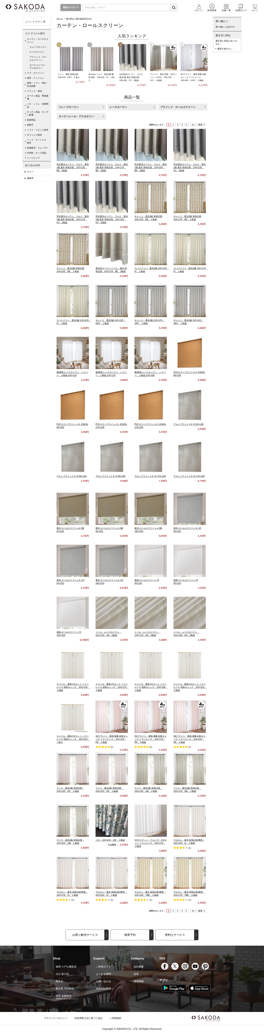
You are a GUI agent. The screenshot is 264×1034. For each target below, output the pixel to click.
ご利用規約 (115, 1018)
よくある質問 (103, 974)
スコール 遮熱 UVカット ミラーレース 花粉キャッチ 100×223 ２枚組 (190, 687)
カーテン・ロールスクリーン (37, 40)
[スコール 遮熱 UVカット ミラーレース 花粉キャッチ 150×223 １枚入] (73, 717)
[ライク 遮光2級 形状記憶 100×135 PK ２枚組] (73, 768)
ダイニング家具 (34, 135)
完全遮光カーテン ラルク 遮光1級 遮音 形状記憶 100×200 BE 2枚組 (151, 167)
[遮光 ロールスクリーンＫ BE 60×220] (73, 509)
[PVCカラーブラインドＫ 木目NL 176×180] (151, 405)
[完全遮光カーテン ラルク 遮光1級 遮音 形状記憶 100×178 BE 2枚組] (112, 145)
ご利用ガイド (103, 966)
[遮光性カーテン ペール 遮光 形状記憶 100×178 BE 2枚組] (112, 249)
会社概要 (139, 966)
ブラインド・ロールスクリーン (178, 107)
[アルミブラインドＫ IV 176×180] (189, 457)
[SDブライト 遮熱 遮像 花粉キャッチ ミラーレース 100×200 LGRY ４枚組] (194, 57)
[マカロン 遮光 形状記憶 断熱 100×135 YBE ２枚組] (151, 872)
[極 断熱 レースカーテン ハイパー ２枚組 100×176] (112, 353)
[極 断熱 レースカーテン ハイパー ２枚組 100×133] (73, 353)
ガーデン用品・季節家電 (37, 97)
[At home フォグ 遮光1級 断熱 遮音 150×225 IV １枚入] (102, 57)
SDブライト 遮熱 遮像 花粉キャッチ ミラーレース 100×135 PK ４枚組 (112, 739)
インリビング (33, 158)
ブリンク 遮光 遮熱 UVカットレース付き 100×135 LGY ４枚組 (163, 77)
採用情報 (139, 981)
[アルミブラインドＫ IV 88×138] (73, 457)
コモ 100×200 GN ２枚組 (110, 840)
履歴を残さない (224, 48)
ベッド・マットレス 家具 (37, 141)
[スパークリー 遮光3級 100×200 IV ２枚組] (73, 301)
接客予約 (130, 934)
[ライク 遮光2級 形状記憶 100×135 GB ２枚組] (151, 768)
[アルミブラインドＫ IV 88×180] (112, 457)
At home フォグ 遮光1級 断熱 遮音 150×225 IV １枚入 (101, 77)
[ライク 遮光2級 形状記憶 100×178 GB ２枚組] (189, 768)
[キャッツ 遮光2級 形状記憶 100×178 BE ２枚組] (189, 197)
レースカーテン (118, 107)
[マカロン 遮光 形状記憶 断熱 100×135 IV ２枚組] (189, 820)
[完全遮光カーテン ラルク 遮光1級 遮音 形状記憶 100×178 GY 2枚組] (73, 197)
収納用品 (31, 120)
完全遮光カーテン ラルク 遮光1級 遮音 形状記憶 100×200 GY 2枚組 (132, 77)
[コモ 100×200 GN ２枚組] (112, 820)
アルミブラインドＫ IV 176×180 (189, 476)
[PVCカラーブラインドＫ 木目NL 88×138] (189, 353)
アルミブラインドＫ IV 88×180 (111, 476)
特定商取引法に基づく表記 (89, 1018)
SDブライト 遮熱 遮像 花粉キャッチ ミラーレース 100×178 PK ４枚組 (151, 739)
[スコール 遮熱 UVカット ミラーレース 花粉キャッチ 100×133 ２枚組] (73, 665)
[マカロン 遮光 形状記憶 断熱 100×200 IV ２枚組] (112, 872)
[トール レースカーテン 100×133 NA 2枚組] (112, 613)
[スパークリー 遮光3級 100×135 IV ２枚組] (151, 249)
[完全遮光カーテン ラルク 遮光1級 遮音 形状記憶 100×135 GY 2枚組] (189, 145)
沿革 (136, 974)
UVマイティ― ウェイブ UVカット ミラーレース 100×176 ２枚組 (150, 843)
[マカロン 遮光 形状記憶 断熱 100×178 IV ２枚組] (73, 872)
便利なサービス (175, 934)
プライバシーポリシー (55, 1018)
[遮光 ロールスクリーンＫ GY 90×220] (73, 561)
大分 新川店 (62, 974)
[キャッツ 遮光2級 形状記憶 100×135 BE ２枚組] (151, 197)
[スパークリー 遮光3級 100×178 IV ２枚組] (189, 249)
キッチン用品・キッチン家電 (37, 113)
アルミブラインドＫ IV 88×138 (72, 476)
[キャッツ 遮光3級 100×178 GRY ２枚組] (151, 301)
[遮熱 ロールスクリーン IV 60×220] (151, 561)
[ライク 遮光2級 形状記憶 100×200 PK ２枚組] (112, 768)
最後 (200, 124)
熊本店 (59, 981)
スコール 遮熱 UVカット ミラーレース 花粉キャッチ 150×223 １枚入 (73, 739)
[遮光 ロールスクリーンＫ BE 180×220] (151, 509)
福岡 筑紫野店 (63, 995)
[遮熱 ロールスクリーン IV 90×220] (189, 561)
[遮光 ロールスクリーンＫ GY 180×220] (112, 561)
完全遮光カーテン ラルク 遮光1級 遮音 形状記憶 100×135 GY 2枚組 (189, 167)
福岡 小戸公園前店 (66, 966)
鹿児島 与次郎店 (65, 988)
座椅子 (30, 125)
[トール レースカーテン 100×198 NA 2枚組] (189, 613)
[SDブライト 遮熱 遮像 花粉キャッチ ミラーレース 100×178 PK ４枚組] (151, 717)
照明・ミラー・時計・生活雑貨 (37, 84)
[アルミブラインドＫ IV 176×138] (151, 457)
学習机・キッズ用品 (36, 153)
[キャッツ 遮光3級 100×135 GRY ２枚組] (112, 301)
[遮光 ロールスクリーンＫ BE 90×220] (112, 509)
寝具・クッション (35, 78)
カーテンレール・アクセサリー (76, 116)
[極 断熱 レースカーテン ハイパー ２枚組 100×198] (151, 353)
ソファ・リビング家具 (37, 130)
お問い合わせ (103, 981)
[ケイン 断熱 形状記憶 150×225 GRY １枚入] (71, 57)
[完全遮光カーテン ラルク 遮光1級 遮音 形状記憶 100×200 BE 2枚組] (151, 145)
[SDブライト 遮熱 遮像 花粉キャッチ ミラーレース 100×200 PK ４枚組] (189, 717)
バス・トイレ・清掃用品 (37, 105)
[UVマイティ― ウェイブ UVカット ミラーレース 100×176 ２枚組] (151, 820)
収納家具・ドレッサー (37, 148)
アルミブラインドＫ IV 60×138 (188, 424)
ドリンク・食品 (34, 91)
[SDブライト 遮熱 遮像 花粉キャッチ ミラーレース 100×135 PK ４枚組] (112, 717)
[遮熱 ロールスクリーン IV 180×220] (73, 613)
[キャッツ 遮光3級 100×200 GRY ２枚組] (189, 301)
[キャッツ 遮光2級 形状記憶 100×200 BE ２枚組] (73, 249)
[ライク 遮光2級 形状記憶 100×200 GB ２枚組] (73, 820)
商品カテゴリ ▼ (70, 7)
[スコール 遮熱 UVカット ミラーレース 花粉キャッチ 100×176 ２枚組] (112, 665)
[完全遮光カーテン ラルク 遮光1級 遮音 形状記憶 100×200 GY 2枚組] (132, 57)
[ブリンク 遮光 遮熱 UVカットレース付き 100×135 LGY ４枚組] (163, 57)
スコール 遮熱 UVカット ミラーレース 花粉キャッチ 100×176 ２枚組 (112, 687)
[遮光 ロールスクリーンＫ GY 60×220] (189, 509)
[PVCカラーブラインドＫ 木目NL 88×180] (73, 405)
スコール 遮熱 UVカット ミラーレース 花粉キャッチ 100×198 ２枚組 (151, 687)
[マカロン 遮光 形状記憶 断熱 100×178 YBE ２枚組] (189, 872)
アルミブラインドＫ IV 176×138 (150, 476)
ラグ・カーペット (35, 73)
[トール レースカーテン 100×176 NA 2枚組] (151, 613)
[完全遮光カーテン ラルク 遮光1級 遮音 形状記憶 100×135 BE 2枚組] (73, 145)
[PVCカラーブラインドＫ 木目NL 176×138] (112, 405)
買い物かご (222, 21)
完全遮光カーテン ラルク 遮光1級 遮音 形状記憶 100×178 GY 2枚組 (73, 219)
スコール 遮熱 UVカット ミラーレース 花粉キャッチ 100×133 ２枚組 (73, 687)
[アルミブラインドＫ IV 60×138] (189, 405)
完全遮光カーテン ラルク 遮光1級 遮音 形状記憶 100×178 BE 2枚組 (112, 167)
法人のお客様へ (105, 988)
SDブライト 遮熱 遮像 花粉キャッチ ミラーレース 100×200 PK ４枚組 (189, 739)
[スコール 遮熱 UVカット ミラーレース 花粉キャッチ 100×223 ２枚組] (189, 665)
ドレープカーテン (69, 107)
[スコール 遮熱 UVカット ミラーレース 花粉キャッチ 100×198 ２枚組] (151, 665)
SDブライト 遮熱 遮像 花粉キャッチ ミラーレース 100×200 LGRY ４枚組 (193, 77)
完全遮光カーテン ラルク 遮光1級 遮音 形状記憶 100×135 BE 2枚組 (73, 167)
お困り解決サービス (85, 934)
